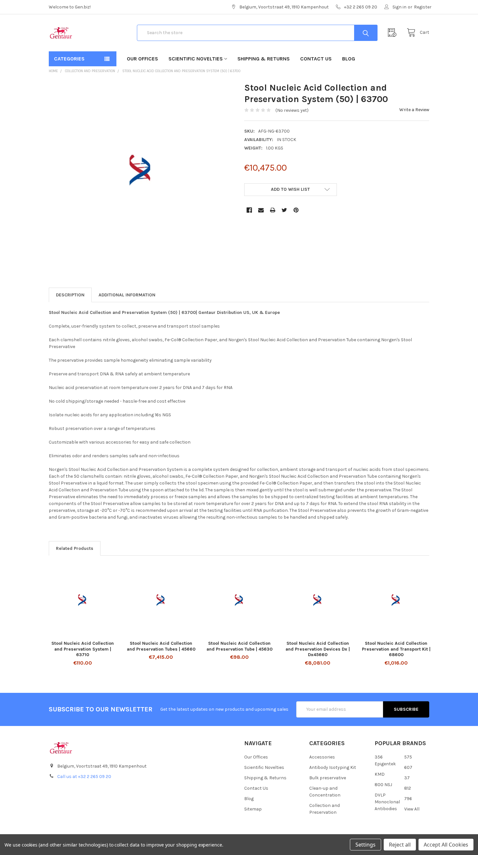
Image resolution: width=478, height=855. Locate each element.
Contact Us (316, 59)
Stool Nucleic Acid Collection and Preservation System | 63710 (82, 649)
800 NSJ (383, 784)
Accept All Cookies (446, 844)
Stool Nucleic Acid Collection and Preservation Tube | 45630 (239, 646)
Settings (365, 844)
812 (407, 788)
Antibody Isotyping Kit (332, 767)
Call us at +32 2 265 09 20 (84, 776)
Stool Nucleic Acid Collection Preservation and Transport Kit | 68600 (396, 649)
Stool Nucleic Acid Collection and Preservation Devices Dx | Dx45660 (317, 649)
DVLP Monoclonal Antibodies (387, 801)
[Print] (273, 210)
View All (411, 809)
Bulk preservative (327, 778)
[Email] (261, 210)
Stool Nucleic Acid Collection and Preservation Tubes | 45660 (161, 646)
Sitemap (253, 809)
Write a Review (414, 109)
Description (70, 295)
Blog (348, 59)
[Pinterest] (296, 210)
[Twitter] (284, 210)
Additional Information (127, 295)
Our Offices (142, 59)
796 (408, 798)
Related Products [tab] (74, 548)
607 (408, 767)
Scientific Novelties (195, 59)
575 (408, 757)
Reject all (400, 844)
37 (407, 778)
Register (423, 7)
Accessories (322, 757)
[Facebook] (249, 210)
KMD (380, 774)
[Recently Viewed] (393, 33)
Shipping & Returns (263, 59)
